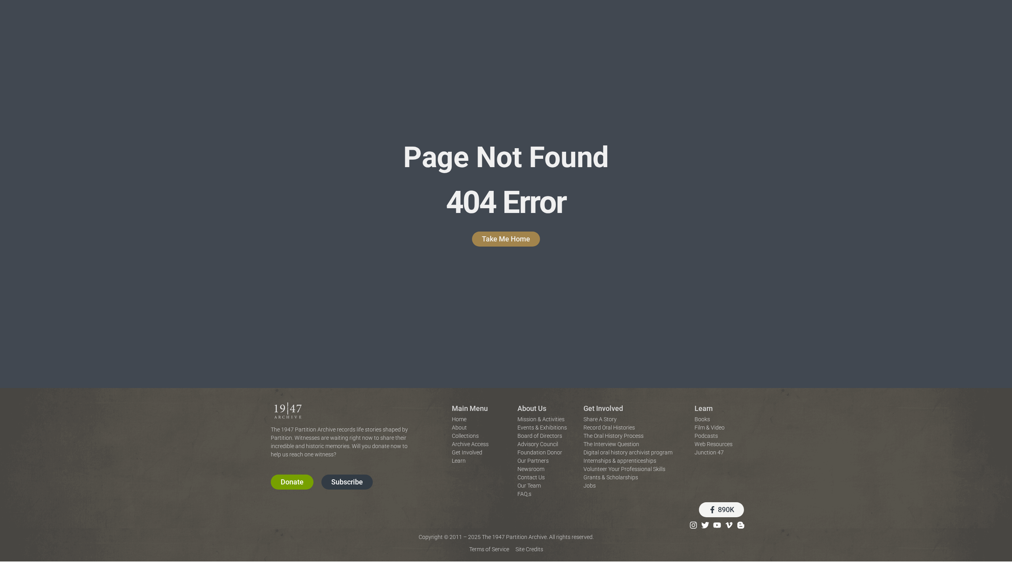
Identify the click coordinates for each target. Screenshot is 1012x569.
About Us (531, 408)
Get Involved (603, 408)
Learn (704, 408)
